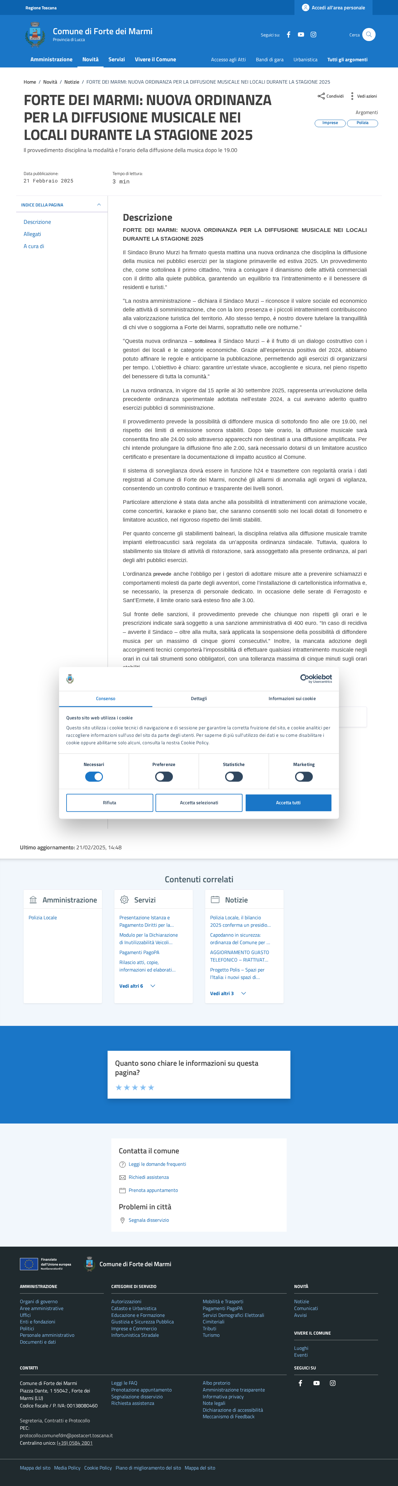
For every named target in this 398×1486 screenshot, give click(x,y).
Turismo (211, 1335)
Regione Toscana (41, 7)
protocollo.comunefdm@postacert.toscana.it (66, 1435)
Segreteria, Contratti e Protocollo (55, 1420)
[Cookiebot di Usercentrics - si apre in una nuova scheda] (305, 679)
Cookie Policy (98, 1467)
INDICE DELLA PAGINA (42, 204)
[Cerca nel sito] (369, 34)
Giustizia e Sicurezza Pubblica (142, 1321)
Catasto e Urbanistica (133, 1308)
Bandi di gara (270, 59)
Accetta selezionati (199, 802)
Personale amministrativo (47, 1335)
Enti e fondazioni (37, 1321)
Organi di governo (39, 1301)
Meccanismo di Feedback (229, 1416)
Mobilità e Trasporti (223, 1301)
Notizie (301, 1301)
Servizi (117, 59)
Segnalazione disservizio (137, 1396)
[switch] (164, 777)
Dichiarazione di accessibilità (233, 1410)
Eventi (301, 1355)
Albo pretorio (216, 1383)
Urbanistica (305, 59)
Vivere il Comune (155, 59)
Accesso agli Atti (228, 59)
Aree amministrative (41, 1308)
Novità (90, 59)
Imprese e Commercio (134, 1328)
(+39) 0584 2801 (75, 1443)
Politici (27, 1328)
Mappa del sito (35, 1467)
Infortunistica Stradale (135, 1335)
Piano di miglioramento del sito (148, 1467)
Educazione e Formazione (138, 1315)
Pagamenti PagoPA (223, 1308)
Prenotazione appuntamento (141, 1389)
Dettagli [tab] (199, 698)
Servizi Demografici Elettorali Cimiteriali (233, 1318)
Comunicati (306, 1308)
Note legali (214, 1403)
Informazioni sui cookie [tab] (292, 698)
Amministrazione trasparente (234, 1389)
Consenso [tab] (106, 698)
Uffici (25, 1315)
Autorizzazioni (126, 1301)
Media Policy (67, 1467)
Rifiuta (109, 802)
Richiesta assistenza (132, 1403)
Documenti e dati (38, 1341)
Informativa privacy (223, 1396)
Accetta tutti (288, 802)
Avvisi (300, 1315)
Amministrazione (51, 59)
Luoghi (301, 1348)
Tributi (209, 1328)
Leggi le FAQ (124, 1383)
